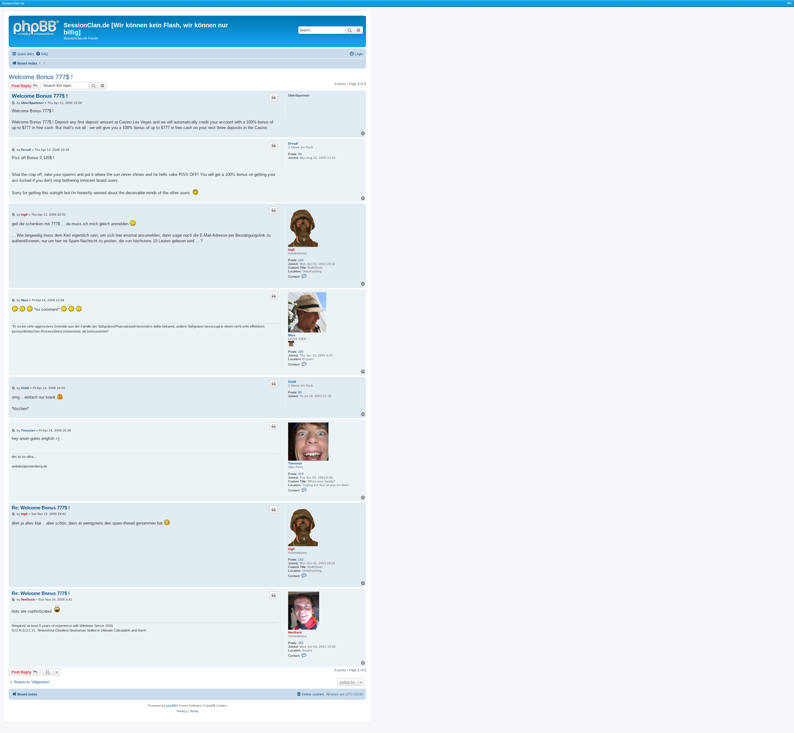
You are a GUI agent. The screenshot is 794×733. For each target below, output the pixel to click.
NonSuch (295, 632)
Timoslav (295, 463)
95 (300, 392)
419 (301, 474)
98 (300, 154)
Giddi (292, 381)
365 (301, 643)
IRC (789, 3)
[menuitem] (42, 54)
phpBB (171, 705)
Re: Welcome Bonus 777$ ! (41, 507)
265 (301, 351)
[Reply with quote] (274, 97)
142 (301, 260)
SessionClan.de (13, 3)
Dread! (293, 143)
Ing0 (291, 249)
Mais (291, 335)
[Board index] (37, 27)
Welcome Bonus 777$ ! (41, 77)
